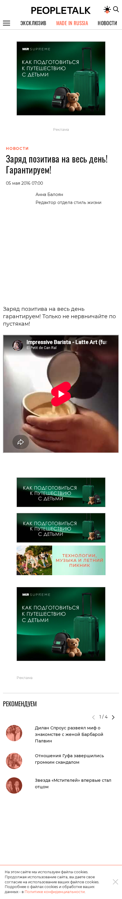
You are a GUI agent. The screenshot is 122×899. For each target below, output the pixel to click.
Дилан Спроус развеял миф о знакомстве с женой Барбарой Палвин (69, 734)
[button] (113, 717)
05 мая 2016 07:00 (24, 183)
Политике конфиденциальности (55, 892)
